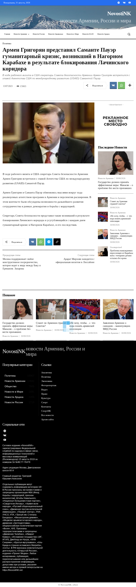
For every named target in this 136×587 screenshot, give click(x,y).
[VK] (113, 85)
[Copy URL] (57, 241)
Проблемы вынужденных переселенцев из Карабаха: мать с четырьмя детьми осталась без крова (121, 254)
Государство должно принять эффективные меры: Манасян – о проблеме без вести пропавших (115, 185)
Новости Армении (106, 178)
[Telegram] (118, 3)
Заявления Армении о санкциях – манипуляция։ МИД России (121, 236)
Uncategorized (116, 247)
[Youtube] (129, 3)
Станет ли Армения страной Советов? (118, 202)
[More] (130, 85)
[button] (129, 34)
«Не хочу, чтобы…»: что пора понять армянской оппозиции (121, 218)
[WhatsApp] (121, 85)
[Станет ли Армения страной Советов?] (103, 202)
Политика (6, 43)
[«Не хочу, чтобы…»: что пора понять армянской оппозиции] (103, 217)
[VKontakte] (124, 3)
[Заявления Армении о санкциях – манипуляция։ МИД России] (103, 234)
